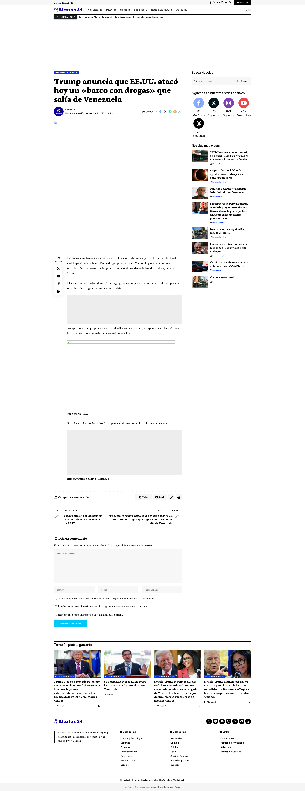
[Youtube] (243, 107)
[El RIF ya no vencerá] (200, 282)
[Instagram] (222, 2)
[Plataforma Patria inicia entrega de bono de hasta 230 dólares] (200, 266)
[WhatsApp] (229, 2)
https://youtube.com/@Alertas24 (88, 478)
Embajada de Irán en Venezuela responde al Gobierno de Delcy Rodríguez (228, 248)
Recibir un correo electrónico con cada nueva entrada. (90, 615)
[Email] (175, 111)
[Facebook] (210, 2)
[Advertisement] (152, 42)
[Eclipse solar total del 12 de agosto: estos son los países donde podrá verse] (200, 175)
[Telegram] (226, 2)
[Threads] (199, 128)
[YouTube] (218, 2)
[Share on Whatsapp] (170, 111)
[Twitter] (214, 2)
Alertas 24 (70, 109)
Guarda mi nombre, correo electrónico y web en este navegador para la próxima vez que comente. (106, 598)
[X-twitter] (235, 721)
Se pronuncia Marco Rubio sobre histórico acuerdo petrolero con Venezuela (120, 17)
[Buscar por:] (217, 81)
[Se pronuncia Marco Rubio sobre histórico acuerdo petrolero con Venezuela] (127, 664)
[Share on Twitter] (165, 111)
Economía (216, 270)
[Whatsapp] (209, 721)
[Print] (58, 291)
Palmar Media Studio (175, 779)
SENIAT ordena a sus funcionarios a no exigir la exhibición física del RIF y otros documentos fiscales (230, 156)
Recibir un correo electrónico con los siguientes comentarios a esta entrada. (103, 606)
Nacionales (217, 164)
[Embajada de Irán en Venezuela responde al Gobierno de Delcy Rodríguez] (200, 248)
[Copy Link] (180, 111)
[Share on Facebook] (160, 111)
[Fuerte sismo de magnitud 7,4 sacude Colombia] (200, 233)
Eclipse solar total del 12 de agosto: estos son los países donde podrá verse (226, 174)
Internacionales (66, 72)
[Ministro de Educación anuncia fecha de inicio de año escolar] (200, 193)
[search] (240, 9)
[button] (248, 17)
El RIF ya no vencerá (222, 277)
